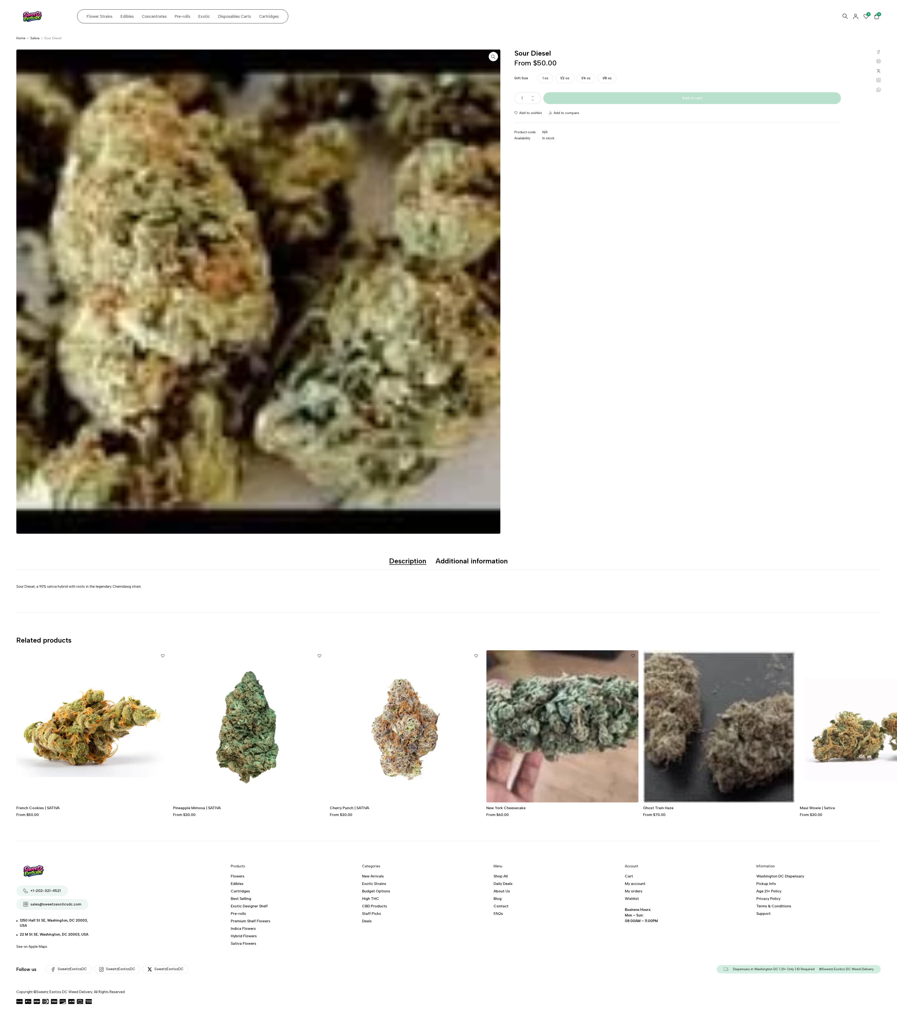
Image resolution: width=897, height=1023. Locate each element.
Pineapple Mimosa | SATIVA (40, 808)
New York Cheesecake (349, 808)
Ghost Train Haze (501, 808)
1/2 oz (564, 78)
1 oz (545, 78)
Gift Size (521, 78)
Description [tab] (407, 561)
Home (20, 38)
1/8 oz (607, 78)
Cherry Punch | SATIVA (192, 808)
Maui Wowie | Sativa (660, 808)
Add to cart (692, 98)
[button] (493, 56)
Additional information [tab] (472, 561)
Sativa (34, 38)
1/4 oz (586, 78)
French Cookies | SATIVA (821, 808)
